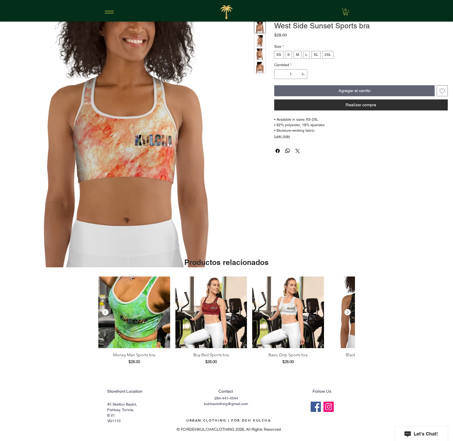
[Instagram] (328, 407)
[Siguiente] (347, 312)
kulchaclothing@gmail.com (226, 404)
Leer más (282, 136)
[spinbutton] (291, 74)
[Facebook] (316, 407)
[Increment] (303, 74)
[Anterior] (105, 312)
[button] (346, 12)
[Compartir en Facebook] (277, 151)
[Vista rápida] (134, 312)
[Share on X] (297, 151)
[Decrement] (278, 74)
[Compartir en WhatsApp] (287, 151)
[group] (226, 320)
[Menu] (109, 12)
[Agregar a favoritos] (442, 90)
